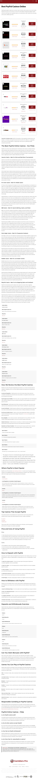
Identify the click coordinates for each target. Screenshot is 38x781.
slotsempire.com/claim (32, 88)
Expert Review (14, 36)
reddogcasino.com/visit (32, 98)
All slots (10, 766)
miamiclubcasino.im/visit (32, 121)
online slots (26, 413)
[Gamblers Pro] (1, 1)
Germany (3, 502)
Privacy (20, 766)
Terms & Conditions (15, 766)
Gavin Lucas (5, 747)
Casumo (3, 518)
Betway (3, 520)
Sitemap (23, 766)
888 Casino (4, 521)
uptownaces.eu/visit (32, 26)
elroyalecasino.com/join (32, 109)
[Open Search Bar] (33, 1)
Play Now (3, 315)
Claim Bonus (32, 24)
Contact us (27, 766)
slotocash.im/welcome (32, 68)
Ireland (3, 490)
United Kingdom (4, 478)
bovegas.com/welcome (32, 132)
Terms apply (23, 27)
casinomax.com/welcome (32, 78)
